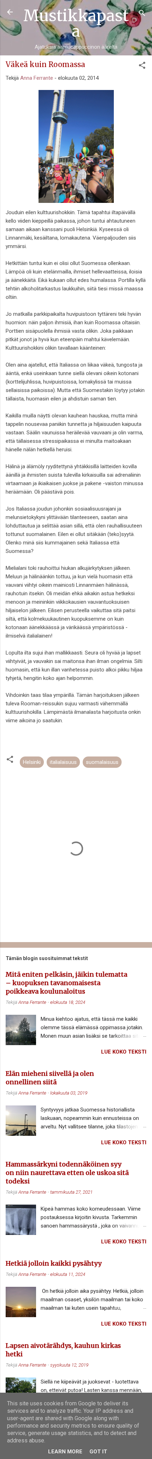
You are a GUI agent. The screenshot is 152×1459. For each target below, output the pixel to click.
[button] (142, 66)
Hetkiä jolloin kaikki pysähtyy (53, 1263)
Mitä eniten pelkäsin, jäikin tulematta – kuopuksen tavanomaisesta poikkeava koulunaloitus (66, 982)
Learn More (65, 1451)
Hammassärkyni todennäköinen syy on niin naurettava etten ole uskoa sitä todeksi (67, 1172)
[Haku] (142, 14)
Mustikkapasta (76, 23)
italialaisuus (63, 762)
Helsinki (32, 762)
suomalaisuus (102, 762)
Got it (98, 1451)
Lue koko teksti (123, 1052)
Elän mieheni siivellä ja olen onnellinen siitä (50, 1077)
